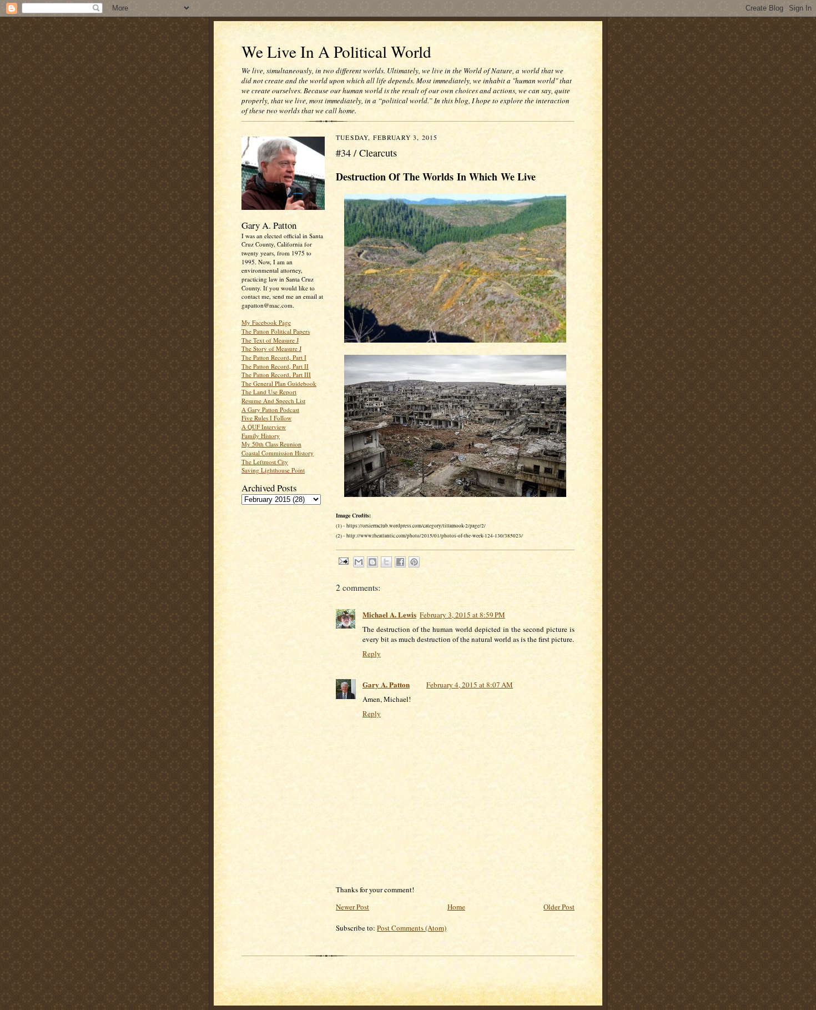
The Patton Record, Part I (273, 357)
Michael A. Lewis (389, 614)
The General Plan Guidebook (278, 383)
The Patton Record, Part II (275, 366)
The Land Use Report (268, 392)
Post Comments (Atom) (411, 928)
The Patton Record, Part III (276, 374)
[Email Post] (343, 560)
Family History (260, 435)
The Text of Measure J (270, 340)
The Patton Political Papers (275, 331)
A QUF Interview (263, 427)
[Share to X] (386, 561)
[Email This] (358, 561)
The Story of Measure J (271, 348)
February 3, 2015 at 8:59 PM (462, 615)
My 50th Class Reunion (271, 444)
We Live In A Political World (336, 51)
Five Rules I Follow (266, 418)
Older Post (559, 907)
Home (456, 907)
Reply (371, 654)
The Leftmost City (264, 462)
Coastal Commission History (277, 453)
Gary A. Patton (386, 684)
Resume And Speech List (273, 400)
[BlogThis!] (372, 561)
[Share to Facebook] (400, 561)
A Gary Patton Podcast (270, 409)
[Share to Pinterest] (414, 561)
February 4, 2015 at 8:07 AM (469, 685)
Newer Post (352, 907)
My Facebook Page (266, 322)
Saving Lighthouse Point (273, 470)
